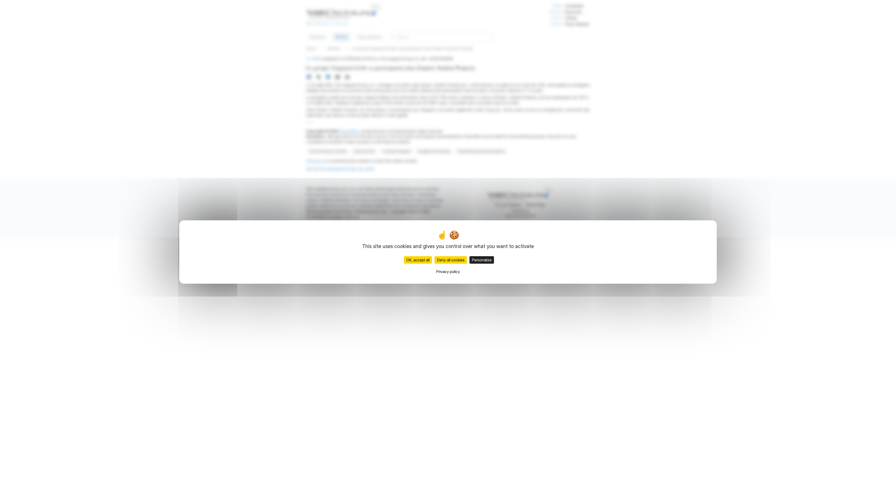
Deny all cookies (451, 260)
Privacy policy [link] (448, 271)
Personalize (482, 260)
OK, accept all (418, 260)
